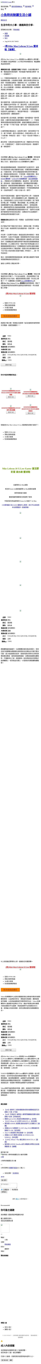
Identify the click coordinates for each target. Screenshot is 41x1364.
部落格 (7, 36)
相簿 (6, 33)
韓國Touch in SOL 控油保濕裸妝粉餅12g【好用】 (21, 1119)
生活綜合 (16, 1173)
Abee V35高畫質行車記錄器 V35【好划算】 (19, 1133)
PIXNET (9, 1335)
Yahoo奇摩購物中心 (30, 176)
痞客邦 (11, 1168)
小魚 (2, 1157)
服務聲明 (20, 1337)
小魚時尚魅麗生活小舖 (16, 15)
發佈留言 (4, 1192)
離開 (11, 1360)
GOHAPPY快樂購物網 (19, 179)
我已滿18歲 (5, 1360)
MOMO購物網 (5, 179)
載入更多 (4, 1180)
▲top (2, 1176)
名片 (6, 38)
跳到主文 (4, 20)
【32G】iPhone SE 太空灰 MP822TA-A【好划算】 (21, 1121)
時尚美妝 (16, 29)
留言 (15, 1168)
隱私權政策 (34, 1335)
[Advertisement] (20, 1287)
